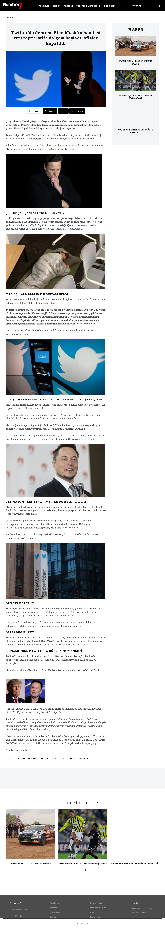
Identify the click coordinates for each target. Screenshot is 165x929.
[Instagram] (16, 916)
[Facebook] (11, 916)
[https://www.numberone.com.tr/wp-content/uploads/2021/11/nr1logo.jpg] (12, 6)
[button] (159, 6)
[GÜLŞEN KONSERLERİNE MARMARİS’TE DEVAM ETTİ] (135, 115)
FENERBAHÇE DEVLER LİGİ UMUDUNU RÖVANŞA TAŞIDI (135, 97)
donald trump (19, 759)
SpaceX (54, 759)
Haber (18, 17)
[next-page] (138, 139)
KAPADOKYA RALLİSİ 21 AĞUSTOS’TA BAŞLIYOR (135, 62)
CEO (8, 759)
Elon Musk (32, 759)
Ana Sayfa (10, 17)
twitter (72, 759)
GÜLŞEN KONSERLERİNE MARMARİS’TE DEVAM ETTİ (135, 131)
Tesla (63, 759)
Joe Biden (44, 759)
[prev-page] (133, 139)
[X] (21, 916)
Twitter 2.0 (83, 759)
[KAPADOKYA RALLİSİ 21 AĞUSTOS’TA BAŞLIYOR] (135, 46)
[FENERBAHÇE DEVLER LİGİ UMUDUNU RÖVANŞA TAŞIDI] (135, 80)
